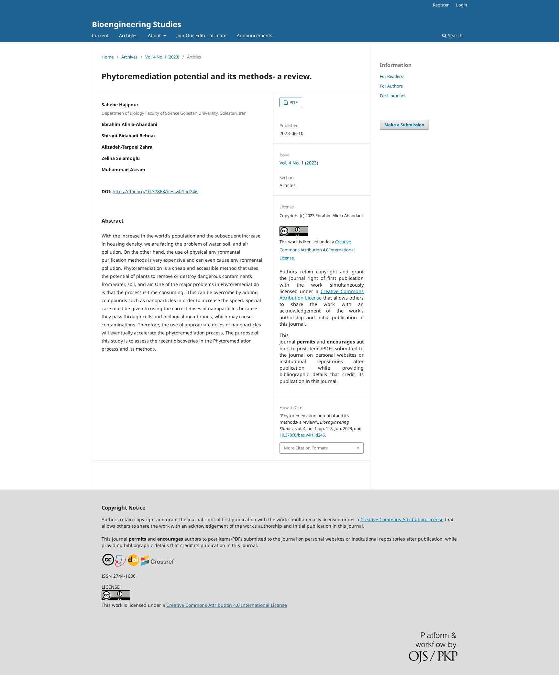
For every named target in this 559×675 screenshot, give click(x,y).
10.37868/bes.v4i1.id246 (302, 435)
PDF (293, 102)
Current (100, 35)
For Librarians (393, 96)
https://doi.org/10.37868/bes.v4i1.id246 (155, 191)
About (155, 35)
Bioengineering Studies (136, 24)
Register (441, 5)
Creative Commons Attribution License (402, 519)
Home (108, 57)
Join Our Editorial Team (201, 35)
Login (461, 5)
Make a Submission (404, 125)
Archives (128, 35)
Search (454, 35)
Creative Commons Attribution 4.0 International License (317, 250)
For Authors (391, 86)
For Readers (391, 76)
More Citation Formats (306, 448)
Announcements (254, 35)
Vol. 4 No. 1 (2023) (162, 57)
